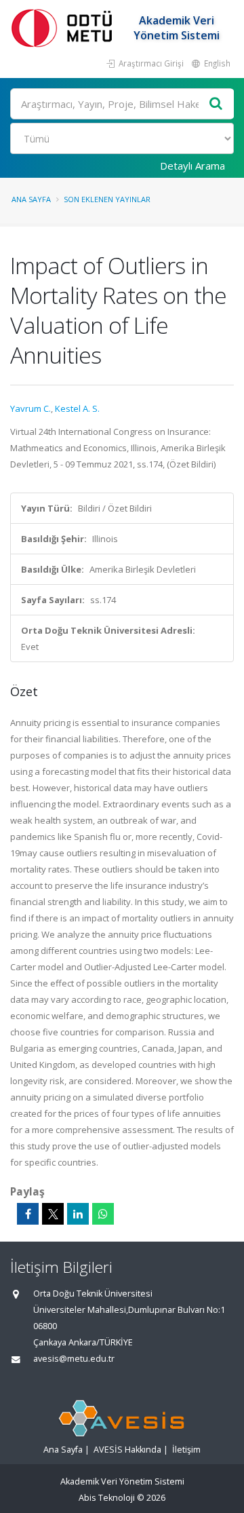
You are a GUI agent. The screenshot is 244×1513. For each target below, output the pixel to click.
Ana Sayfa (31, 199)
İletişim (186, 1449)
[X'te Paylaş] (53, 1214)
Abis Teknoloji (107, 1498)
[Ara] (216, 104)
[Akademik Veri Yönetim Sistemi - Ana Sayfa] (64, 27)
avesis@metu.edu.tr (74, 1358)
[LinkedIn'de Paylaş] (78, 1214)
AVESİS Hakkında (127, 1449)
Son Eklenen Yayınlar (107, 199)
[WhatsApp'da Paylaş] (103, 1214)
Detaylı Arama (192, 165)
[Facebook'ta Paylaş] (28, 1214)
